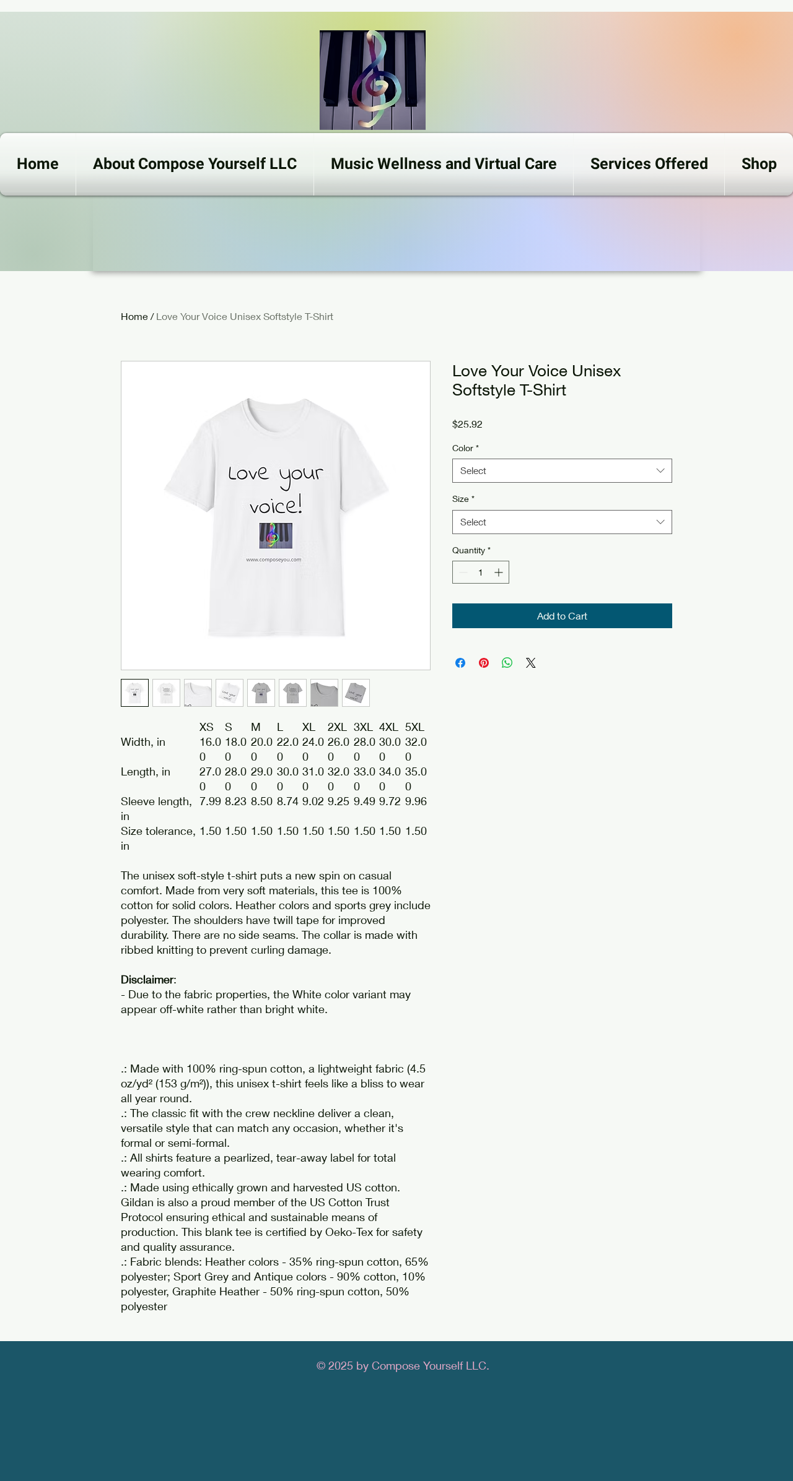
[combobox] (562, 471)
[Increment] (499, 572)
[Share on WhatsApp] (507, 662)
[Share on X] (531, 662)
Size (463, 498)
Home (134, 316)
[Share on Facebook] (460, 662)
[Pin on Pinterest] (483, 662)
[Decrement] (462, 572)
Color (465, 448)
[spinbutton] (481, 572)
